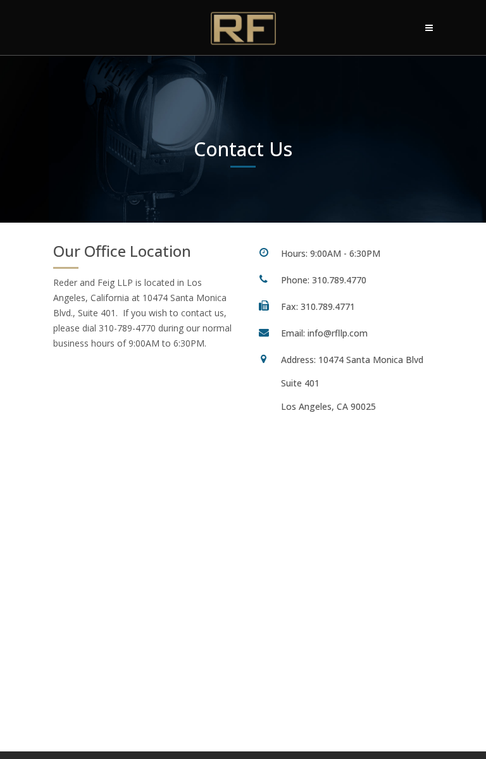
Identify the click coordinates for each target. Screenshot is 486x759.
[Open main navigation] (429, 27)
